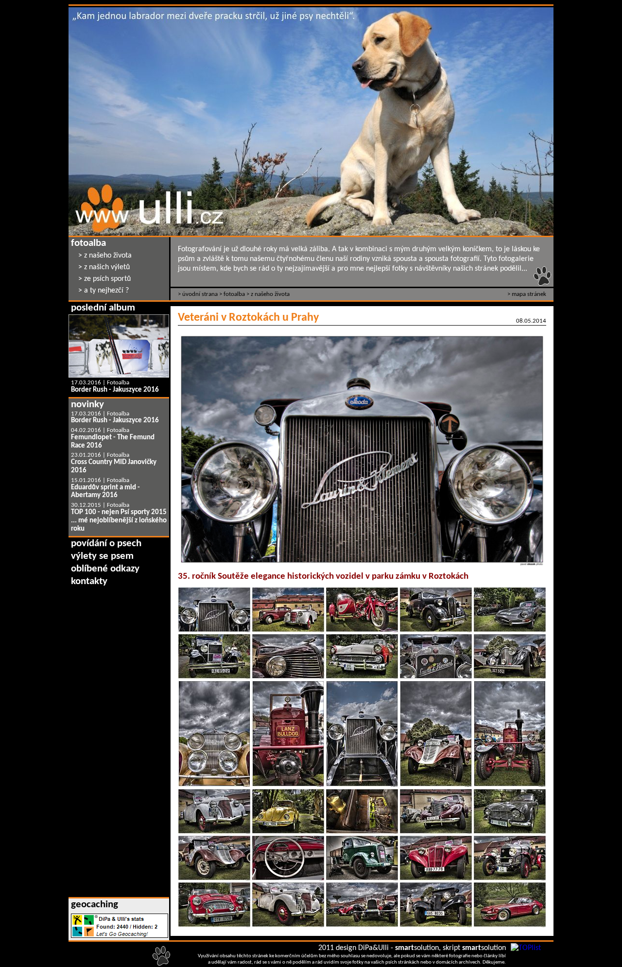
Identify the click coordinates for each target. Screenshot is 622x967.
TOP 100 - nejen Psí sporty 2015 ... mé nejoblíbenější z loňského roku (119, 521)
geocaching (94, 904)
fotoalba (88, 243)
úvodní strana (200, 294)
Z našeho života (270, 294)
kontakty (89, 581)
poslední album (103, 308)
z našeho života (108, 255)
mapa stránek (529, 294)
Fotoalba (234, 294)
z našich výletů (107, 267)
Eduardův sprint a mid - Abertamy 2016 (105, 492)
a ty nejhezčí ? (106, 290)
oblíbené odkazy (105, 569)
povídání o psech (106, 543)
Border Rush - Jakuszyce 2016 (115, 390)
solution (417, 948)
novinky (87, 404)
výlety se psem (102, 556)
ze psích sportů (107, 279)
